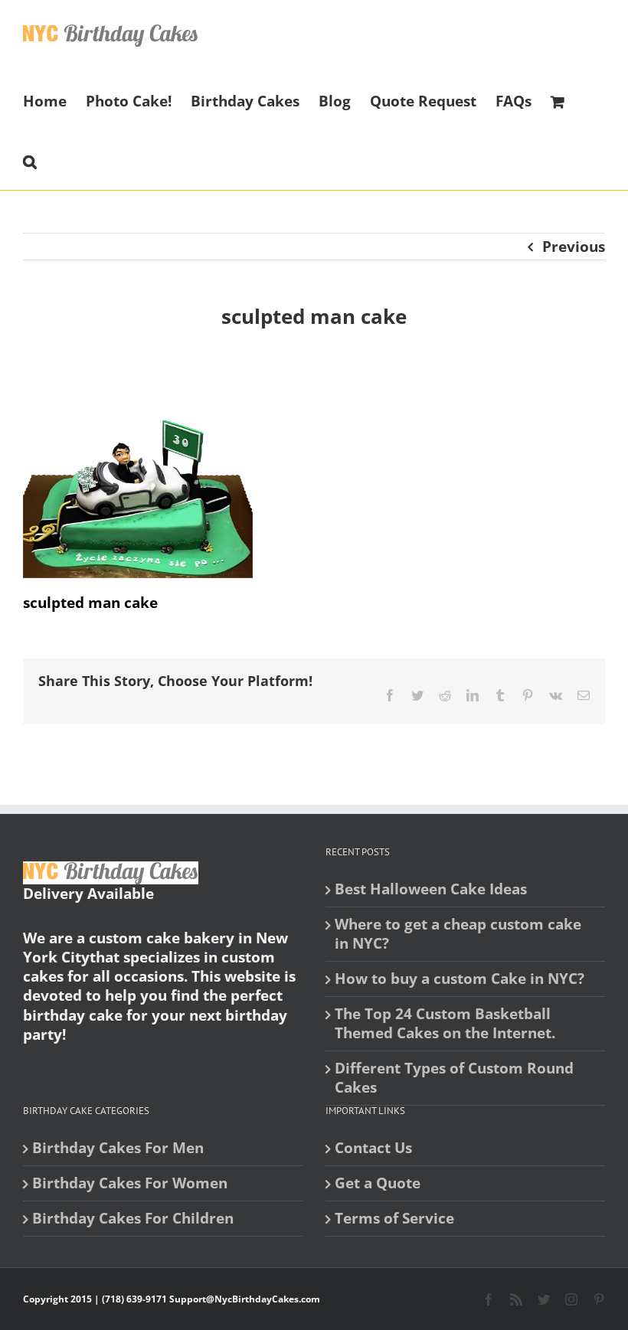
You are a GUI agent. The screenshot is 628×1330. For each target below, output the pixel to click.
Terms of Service (394, 1218)
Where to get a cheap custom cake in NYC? (458, 934)
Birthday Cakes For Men (118, 1148)
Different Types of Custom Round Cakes (454, 1078)
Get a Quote (377, 1183)
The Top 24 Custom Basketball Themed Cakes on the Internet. (445, 1024)
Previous (573, 247)
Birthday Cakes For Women (129, 1183)
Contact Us (373, 1148)
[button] (30, 160)
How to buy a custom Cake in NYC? (459, 979)
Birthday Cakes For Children (133, 1218)
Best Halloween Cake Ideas (431, 889)
